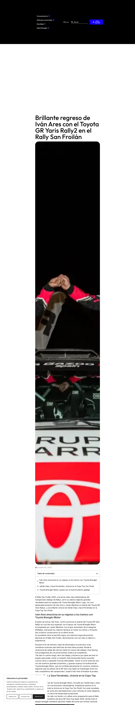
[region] (25, 688)
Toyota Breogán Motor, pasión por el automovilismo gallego (65, 590)
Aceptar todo (39, 696)
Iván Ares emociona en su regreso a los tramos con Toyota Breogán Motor (68, 581)
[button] (97, 573)
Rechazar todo (25, 696)
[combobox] (79, 22)
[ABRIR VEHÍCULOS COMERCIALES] (53, 20)
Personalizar (12, 696)
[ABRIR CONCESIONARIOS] (49, 16)
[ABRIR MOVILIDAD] (45, 24)
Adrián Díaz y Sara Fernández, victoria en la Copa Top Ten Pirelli (67, 586)
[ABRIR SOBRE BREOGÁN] (48, 28)
